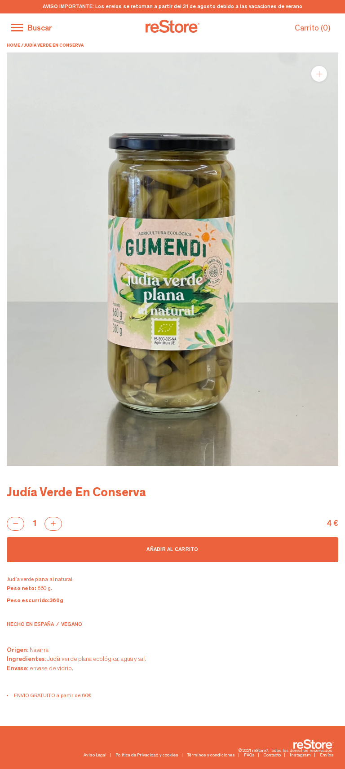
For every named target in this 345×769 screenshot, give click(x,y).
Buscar (39, 29)
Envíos (327, 755)
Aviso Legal (95, 755)
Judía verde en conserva (54, 46)
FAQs (249, 755)
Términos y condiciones (211, 755)
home (13, 46)
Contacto (272, 755)
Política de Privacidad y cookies (146, 755)
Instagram (300, 755)
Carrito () (312, 29)
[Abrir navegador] (17, 27)
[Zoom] (319, 74)
